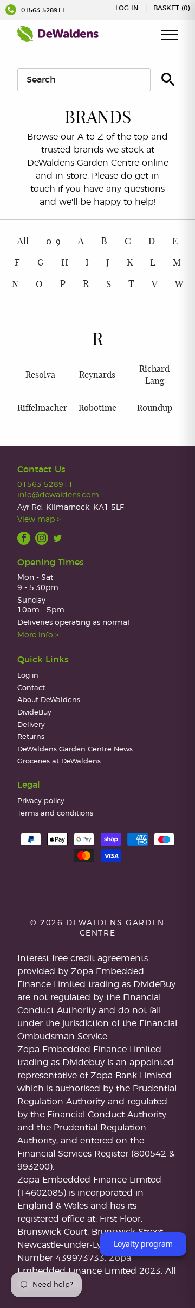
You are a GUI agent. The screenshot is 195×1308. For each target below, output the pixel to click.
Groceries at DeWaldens (59, 761)
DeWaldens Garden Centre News (75, 749)
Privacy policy (40, 801)
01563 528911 (42, 10)
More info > (38, 635)
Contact (31, 688)
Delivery (31, 725)
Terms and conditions (55, 813)
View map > (39, 519)
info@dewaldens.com (58, 495)
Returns (30, 737)
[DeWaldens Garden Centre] (58, 34)
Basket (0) (171, 8)
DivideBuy (34, 712)
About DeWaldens (48, 700)
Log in (127, 8)
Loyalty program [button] (143, 1244)
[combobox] (84, 79)
